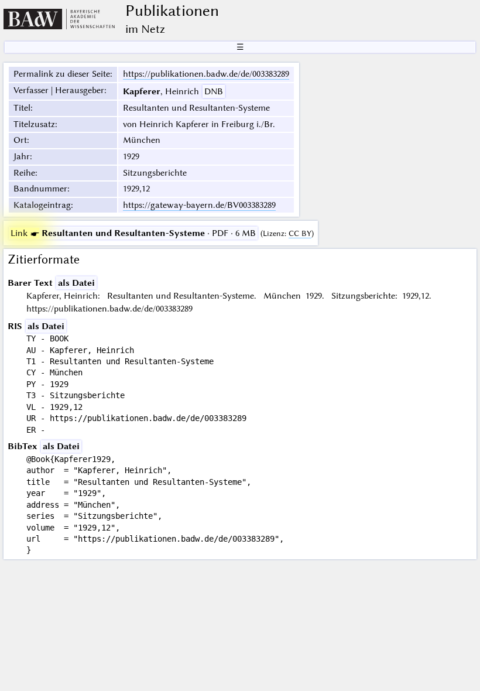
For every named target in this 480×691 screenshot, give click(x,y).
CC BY (300, 233)
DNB (213, 91)
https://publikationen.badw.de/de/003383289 (206, 74)
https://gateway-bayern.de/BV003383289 (199, 205)
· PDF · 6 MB (133, 233)
